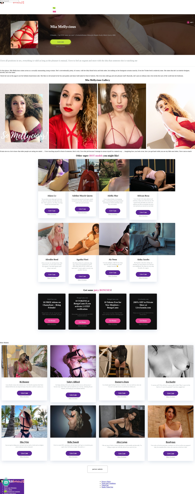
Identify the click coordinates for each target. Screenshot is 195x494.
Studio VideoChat (107, 487)
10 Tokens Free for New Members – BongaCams (112, 305)
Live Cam (60, 42)
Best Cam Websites (10, 488)
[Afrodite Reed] (61, 254)
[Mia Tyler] (24, 437)
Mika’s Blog (8, 490)
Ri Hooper (24, 382)
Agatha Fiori (82, 259)
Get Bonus (51, 321)
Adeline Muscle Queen (82, 196)
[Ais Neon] (122, 254)
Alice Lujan (121, 442)
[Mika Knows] (12, 482)
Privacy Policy (106, 481)
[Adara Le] (61, 191)
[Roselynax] (170, 437)
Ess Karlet (170, 382)
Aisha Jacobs (143, 259)
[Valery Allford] (73, 377)
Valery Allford (73, 382)
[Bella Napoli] (73, 437)
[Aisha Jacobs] (152, 254)
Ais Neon (113, 259)
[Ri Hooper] (24, 377)
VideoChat (105, 485)
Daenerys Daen (122, 382)
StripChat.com (51, 299)
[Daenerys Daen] (122, 377)
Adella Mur (112, 196)
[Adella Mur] (122, 191)
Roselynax (170, 442)
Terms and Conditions (109, 483)
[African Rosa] (152, 191)
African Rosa (143, 196)
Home (6, 486)
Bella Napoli (73, 442)
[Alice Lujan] (122, 437)
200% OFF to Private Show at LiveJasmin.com (143, 305)
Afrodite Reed (51, 259)
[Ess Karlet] (170, 377)
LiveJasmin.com (143, 299)
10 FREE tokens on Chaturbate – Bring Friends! (52, 305)
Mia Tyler (24, 442)
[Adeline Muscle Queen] (91, 191)
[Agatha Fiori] (91, 254)
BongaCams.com (82, 298)
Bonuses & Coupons (13, 491)
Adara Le (51, 196)
